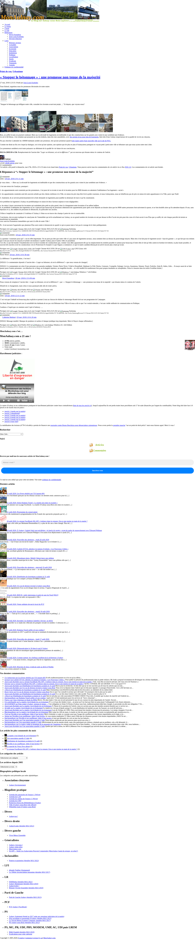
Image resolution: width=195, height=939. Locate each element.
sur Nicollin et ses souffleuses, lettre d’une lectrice (24, 714)
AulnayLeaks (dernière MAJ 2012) (21, 826)
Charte (7, 28)
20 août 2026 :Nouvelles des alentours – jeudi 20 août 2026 (28, 540)
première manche (119, 425)
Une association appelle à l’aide (18, 738)
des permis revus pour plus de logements (84, 137)
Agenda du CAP (15, 797)
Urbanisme (18, 71)
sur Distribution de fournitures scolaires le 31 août (30, 686)
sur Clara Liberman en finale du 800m (21, 700)
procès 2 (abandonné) (12, 413)
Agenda (12, 65)
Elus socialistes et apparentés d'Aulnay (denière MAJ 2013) (30, 918)
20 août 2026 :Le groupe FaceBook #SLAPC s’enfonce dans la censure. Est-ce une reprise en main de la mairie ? (47, 521)
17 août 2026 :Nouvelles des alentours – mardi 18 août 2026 (28, 611)
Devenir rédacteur (15, 39)
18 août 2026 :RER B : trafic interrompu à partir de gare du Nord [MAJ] (32, 595)
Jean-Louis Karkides (16, 37)
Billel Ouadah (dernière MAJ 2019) (21, 932)
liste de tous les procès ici (82, 405)
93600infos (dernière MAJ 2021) (20, 882)
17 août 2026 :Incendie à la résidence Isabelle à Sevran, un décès (30, 621)
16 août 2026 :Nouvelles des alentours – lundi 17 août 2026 (28, 639)
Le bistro (8, 26)
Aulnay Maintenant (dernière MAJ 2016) (23, 884)
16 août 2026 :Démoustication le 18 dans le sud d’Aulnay (27, 648)
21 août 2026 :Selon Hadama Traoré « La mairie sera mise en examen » (32, 503)
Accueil (7, 24)
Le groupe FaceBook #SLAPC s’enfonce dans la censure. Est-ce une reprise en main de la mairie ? (42, 749)
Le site (7, 31)
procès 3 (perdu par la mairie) (15, 415)
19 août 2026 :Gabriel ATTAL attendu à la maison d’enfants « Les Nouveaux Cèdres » (37, 549)
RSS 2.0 (128, 167)
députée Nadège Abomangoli (19, 870)
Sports (11, 59)
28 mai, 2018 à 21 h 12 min (15, 296)
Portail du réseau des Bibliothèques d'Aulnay (25, 803)
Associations (13, 47)
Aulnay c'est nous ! (16, 845)
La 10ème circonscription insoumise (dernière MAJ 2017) (29, 872)
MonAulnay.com (15, 849)
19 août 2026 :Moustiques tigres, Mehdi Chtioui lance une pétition (30, 558)
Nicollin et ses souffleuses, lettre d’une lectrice (23, 744)
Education (12, 51)
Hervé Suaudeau (15, 35)
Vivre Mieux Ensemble (17, 835)
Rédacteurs (8, 33)
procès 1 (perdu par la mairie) (15, 411)
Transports (12, 63)
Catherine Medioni (9, 317)
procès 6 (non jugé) (11, 421)
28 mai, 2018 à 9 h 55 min (25, 235)
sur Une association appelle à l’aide (25, 720)
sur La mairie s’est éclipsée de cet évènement (27, 702)
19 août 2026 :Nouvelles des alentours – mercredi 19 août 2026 (29, 567)
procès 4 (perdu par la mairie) (15, 417)
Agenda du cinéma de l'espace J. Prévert (23, 799)
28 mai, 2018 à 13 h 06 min (25, 278)
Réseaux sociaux (15, 43)
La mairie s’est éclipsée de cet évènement (21, 736)
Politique (12, 55)
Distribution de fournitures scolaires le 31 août (23, 741)
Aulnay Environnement (17, 785)
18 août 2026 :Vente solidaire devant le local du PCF (25, 604)
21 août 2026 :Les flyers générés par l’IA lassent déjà (25, 493)
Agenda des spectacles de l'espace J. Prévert (24, 795)
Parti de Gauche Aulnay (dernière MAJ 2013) (25, 897)
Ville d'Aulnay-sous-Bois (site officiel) (22, 805)
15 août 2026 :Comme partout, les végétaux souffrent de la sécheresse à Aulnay (35, 658)
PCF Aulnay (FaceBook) (18, 907)
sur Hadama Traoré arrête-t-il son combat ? (26, 698)
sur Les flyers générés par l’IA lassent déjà (25, 678)
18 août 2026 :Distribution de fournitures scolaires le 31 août (28, 577)
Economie (12, 49)
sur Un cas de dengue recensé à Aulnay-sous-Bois (30, 688)
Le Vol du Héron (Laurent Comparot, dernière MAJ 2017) (30, 920)
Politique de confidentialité (14, 67)
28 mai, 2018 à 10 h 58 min (19, 255)
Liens (6, 41)
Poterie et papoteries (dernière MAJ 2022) (24, 861)
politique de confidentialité (51, 480)
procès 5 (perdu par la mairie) (15, 419)
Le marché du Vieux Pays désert (18, 746)
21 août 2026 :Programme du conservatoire (22, 512)
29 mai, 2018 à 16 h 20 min (26, 317)
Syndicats (12, 61)
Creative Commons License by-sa (30, 938)
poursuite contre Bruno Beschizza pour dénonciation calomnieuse (73, 425)
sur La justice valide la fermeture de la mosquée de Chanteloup (33, 724)
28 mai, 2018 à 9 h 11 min (14, 179)
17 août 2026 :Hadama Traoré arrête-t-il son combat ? (26, 630)
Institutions (13, 53)
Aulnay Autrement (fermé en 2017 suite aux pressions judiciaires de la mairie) (36, 916)
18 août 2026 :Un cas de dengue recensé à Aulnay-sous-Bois (28, 586)
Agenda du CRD (15, 801)
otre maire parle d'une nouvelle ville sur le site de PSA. (91, 141)
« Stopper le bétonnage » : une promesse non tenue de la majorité (50, 77)
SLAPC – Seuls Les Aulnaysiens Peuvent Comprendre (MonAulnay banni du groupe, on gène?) (43, 851)
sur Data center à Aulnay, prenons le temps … (26, 704)
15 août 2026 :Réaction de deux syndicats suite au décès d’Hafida (30, 667)
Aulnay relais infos (15, 847)
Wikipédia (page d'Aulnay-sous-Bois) (22, 807)
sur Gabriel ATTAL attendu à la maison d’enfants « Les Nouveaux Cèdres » (35, 680)
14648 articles (10, 163)
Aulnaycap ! (13, 816)
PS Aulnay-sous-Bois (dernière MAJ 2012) (24, 922)
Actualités (12, 45)
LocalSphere (13, 57)
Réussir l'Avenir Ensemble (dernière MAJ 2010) (26, 888)
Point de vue (6, 71)
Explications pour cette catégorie (20, 934)
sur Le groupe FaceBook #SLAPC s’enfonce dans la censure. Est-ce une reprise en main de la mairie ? (49, 682)
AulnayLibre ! (14, 886)
